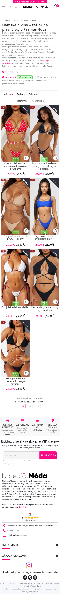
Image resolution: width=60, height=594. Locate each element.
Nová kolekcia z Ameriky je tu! (30, 1)
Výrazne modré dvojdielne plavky (44, 238)
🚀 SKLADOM (25, 77)
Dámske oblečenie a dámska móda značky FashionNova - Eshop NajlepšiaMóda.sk (36, 584)
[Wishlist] (43, 6)
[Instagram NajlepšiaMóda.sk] (35, 578)
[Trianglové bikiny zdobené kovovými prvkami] (15, 348)
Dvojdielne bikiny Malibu (15, 307)
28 (23, 406)
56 (30, 406)
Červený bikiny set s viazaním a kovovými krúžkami (15, 166)
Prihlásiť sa (48, 455)
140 (37, 406)
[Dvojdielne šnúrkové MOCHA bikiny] (15, 206)
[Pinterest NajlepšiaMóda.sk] (30, 578)
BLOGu (24, 507)
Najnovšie (22, 100)
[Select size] (26, 158)
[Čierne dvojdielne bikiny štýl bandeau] (44, 277)
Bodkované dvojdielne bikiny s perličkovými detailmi (44, 166)
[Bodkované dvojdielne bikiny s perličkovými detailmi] (44, 133)
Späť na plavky (11, 71)
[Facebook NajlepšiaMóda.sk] (25, 578)
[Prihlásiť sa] (47, 6)
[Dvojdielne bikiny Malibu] (15, 277)
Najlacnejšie (38, 100)
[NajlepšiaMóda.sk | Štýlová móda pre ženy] (21, 7)
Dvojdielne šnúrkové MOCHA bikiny (15, 238)
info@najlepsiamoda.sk (17, 535)
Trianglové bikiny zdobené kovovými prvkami (15, 381)
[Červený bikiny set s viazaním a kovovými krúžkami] (15, 133)
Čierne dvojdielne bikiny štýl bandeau (44, 309)
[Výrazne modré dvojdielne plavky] (44, 206)
